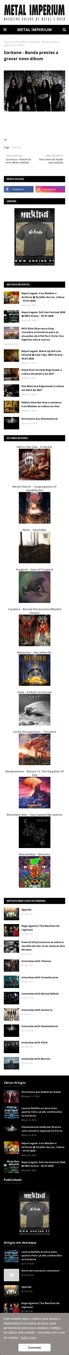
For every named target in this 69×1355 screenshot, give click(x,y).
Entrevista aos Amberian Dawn (41, 1092)
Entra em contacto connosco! (40, 1270)
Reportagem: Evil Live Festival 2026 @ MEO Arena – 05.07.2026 (43, 314)
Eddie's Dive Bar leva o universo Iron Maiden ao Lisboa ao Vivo (41, 404)
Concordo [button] (34, 1347)
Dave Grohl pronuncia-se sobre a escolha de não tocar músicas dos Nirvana (43, 945)
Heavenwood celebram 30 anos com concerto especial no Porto (41, 1128)
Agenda (26, 909)
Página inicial (11, 41)
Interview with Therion (36, 961)
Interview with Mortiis (35, 1058)
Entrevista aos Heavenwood (39, 418)
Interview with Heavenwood (39, 1026)
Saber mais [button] (28, 1337)
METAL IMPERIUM (34, 29)
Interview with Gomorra (36, 1010)
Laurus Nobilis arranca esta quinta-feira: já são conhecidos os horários (41, 1111)
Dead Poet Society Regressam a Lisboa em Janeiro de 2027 (41, 371)
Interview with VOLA (34, 1042)
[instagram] (50, 189)
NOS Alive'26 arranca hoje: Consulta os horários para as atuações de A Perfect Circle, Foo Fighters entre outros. (42, 334)
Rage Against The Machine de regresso (40, 927)
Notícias (24, 41)
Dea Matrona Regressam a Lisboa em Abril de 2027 (42, 388)
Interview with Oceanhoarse (39, 977)
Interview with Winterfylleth (40, 993)
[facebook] (19, 189)
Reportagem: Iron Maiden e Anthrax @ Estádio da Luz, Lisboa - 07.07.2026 (42, 296)
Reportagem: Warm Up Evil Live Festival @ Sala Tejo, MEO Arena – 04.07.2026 (42, 354)
